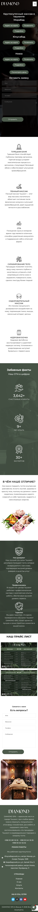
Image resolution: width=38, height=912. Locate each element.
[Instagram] (17, 899)
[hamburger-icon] (35, 4)
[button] (33, 907)
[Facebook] (21, 899)
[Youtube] (25, 899)
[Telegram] (13, 899)
